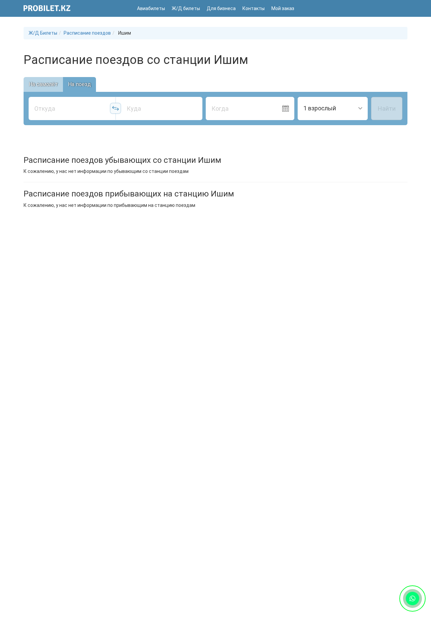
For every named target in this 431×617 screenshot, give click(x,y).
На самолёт (43, 84)
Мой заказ (282, 8)
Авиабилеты (151, 8)
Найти (387, 108)
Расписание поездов (87, 33)
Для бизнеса (221, 8)
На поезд (79, 84)
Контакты (253, 8)
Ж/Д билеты (186, 8)
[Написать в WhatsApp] (412, 598)
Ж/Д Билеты (43, 33)
